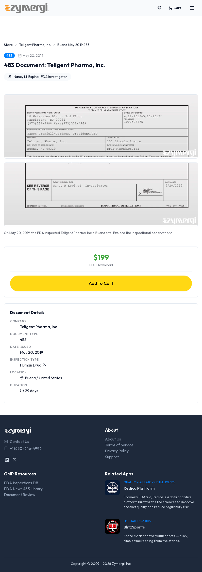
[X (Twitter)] (15, 460)
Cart (177, 8)
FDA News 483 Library (23, 488)
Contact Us (19, 441)
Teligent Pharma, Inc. (35, 45)
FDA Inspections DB (21, 482)
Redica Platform (139, 488)
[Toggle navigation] (192, 8)
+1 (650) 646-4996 (26, 448)
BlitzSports (134, 527)
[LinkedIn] (7, 460)
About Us (113, 439)
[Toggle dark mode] (159, 8)
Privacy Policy (117, 450)
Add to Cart (101, 283)
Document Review (19, 494)
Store (8, 45)
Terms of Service (119, 444)
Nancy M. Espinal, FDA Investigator (40, 76)
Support (112, 456)
